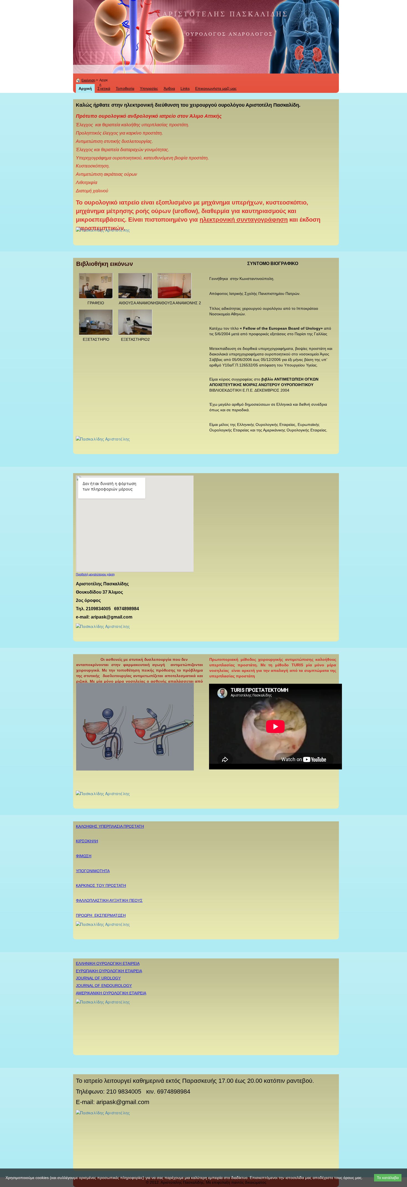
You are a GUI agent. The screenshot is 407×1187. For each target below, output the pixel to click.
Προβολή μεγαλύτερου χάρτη (95, 574)
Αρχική (85, 88)
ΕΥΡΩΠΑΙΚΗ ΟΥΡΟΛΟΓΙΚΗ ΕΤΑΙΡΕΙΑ (109, 971)
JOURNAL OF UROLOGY (98, 978)
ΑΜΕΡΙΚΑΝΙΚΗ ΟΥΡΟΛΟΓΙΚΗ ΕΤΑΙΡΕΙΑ (111, 993)
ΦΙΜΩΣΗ (83, 856)
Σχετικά (103, 88)
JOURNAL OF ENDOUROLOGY (104, 985)
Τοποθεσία (125, 88)
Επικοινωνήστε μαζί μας (216, 88)
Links (185, 88)
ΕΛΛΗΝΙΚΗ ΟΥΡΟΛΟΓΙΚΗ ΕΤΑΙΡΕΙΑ (108, 963)
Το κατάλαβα (388, 1177)
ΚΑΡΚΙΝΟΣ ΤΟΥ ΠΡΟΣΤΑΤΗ (101, 885)
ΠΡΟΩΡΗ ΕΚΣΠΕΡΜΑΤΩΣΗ (101, 915)
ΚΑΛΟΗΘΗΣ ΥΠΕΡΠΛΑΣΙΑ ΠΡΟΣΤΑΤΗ (110, 826)
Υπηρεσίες (149, 88)
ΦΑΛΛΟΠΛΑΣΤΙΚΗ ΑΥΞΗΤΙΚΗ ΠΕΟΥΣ (109, 900)
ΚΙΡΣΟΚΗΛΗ (87, 841)
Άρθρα (169, 88)
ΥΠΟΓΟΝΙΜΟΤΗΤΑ (93, 871)
